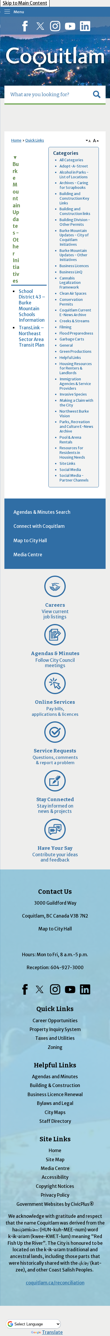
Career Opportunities (55, 1020)
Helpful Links (70, 357)
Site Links (67, 463)
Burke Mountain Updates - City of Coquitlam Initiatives (74, 237)
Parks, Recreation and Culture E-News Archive (76, 426)
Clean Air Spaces (73, 293)
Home (16, 140)
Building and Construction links (75, 211)
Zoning (55, 1047)
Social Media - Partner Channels (74, 477)
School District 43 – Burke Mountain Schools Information (32, 306)
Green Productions (76, 351)
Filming (66, 327)
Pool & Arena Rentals (70, 439)
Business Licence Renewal (55, 1094)
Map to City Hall (30, 540)
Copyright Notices (55, 1186)
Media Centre (27, 554)
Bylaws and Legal (55, 1103)
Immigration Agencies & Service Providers (75, 384)
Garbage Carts (72, 339)
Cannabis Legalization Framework (70, 283)
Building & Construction (55, 1085)
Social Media (70, 469)
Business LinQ (71, 272)
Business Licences (74, 266)
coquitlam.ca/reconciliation (55, 1283)
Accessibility (55, 1177)
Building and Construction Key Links (74, 198)
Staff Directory (55, 1121)
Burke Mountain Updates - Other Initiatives (73, 255)
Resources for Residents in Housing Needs (72, 453)
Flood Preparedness (76, 333)
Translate (52, 1332)
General (66, 345)
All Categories (71, 160)
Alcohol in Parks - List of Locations (74, 174)
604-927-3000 (67, 967)
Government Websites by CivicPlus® (55, 1204)
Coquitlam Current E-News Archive (75, 312)
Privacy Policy (55, 1195)
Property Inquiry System (55, 1029)
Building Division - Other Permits (75, 222)
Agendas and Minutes (55, 1076)
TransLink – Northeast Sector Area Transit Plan (31, 336)
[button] (97, 94)
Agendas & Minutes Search (41, 512)
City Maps (55, 1112)
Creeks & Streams (74, 321)
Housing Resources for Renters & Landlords (76, 368)
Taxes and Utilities (55, 1038)
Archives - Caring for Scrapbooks (74, 185)
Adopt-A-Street (74, 166)
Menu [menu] (18, 11)
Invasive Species (73, 394)
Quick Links (34, 140)
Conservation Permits (71, 301)
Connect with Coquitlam (39, 526)
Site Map (55, 1159)
